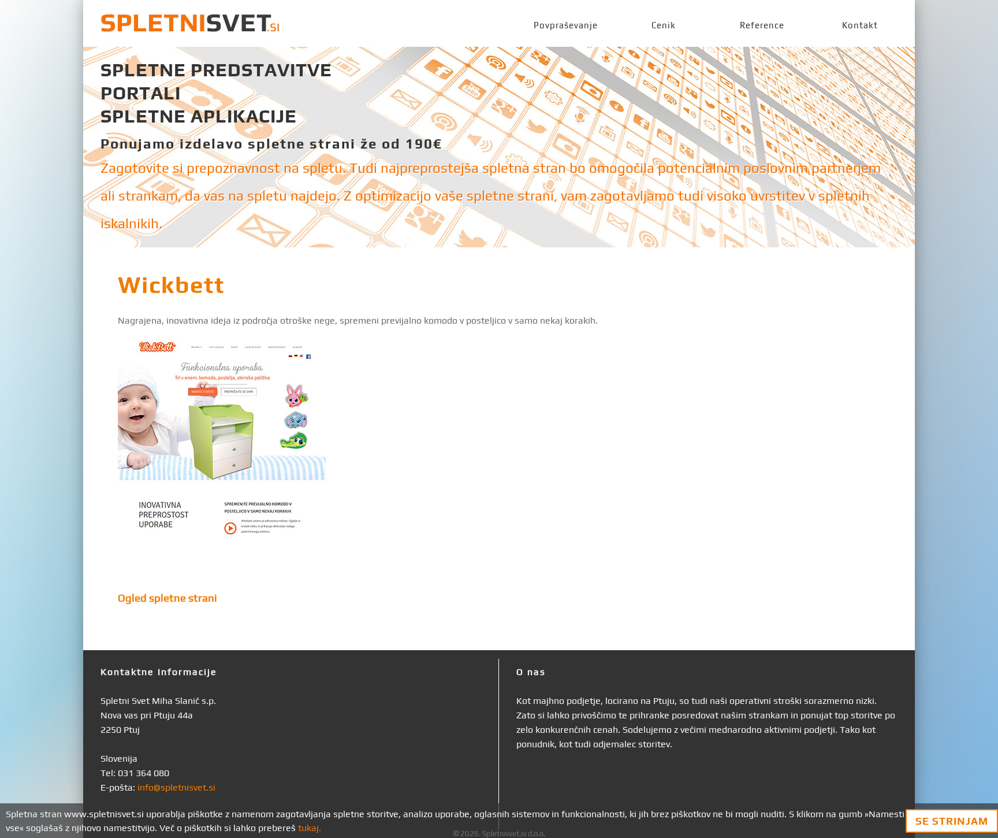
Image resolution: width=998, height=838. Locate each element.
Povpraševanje (566, 25)
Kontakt (860, 25)
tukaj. (309, 827)
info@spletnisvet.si (176, 787)
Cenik (663, 25)
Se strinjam (951, 821)
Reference (762, 25)
